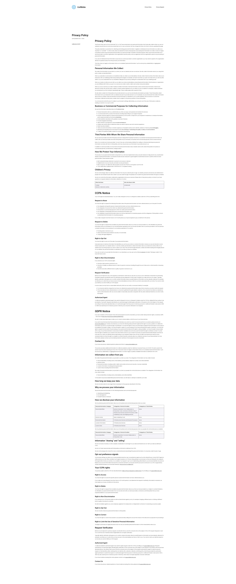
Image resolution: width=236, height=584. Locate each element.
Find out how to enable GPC (126, 464)
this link (143, 252)
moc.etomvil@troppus (156, 471)
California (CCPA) (76, 44)
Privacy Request (160, 7)
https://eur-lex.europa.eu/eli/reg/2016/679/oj (112, 316)
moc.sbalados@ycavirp (131, 344)
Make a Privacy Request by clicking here (131, 471)
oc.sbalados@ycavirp (100, 324)
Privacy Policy (148, 7)
